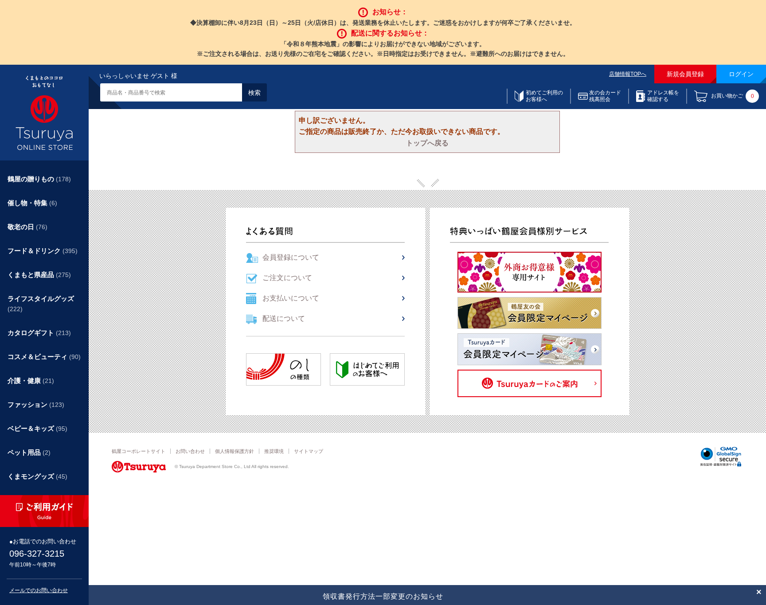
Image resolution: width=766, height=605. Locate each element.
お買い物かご (732, 96)
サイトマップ (308, 451)
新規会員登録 (685, 74)
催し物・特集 (32, 203)
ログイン (741, 74)
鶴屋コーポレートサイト (138, 451)
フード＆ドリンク (43, 250)
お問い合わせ (190, 451)
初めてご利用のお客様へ (544, 96)
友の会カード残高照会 (605, 96)
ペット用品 (29, 452)
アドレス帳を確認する (663, 96)
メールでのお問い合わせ (38, 590)
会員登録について (290, 257)
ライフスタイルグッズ (41, 303)
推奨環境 (274, 451)
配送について (283, 318)
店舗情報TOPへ (627, 74)
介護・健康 (31, 380)
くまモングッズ (37, 476)
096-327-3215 (36, 553)
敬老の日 (27, 226)
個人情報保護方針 (234, 451)
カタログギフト (39, 332)
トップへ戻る (427, 143)
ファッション (36, 404)
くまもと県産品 (39, 274)
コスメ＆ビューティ (44, 356)
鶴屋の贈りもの (39, 179)
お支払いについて (290, 298)
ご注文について (287, 277)
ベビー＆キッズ (37, 428)
